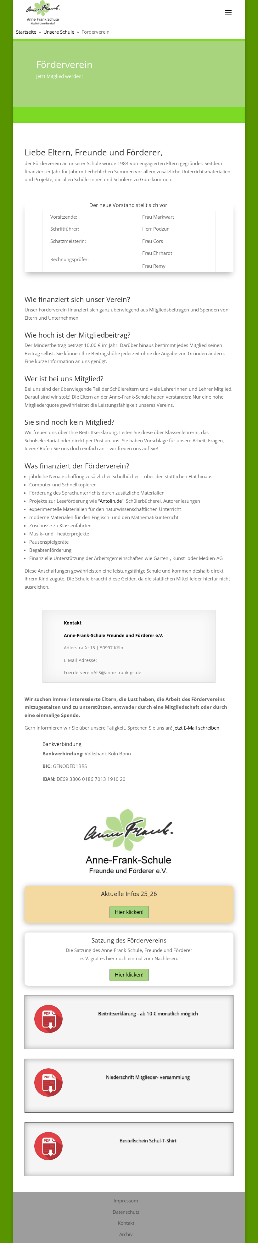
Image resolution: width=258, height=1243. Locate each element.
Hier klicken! (129, 912)
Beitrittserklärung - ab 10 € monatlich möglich (148, 1013)
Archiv (126, 1234)
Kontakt (126, 1223)
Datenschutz (126, 1212)
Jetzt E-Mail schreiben (196, 728)
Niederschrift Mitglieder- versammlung (148, 1077)
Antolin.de (111, 501)
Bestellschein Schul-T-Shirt (148, 1140)
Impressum (126, 1200)
